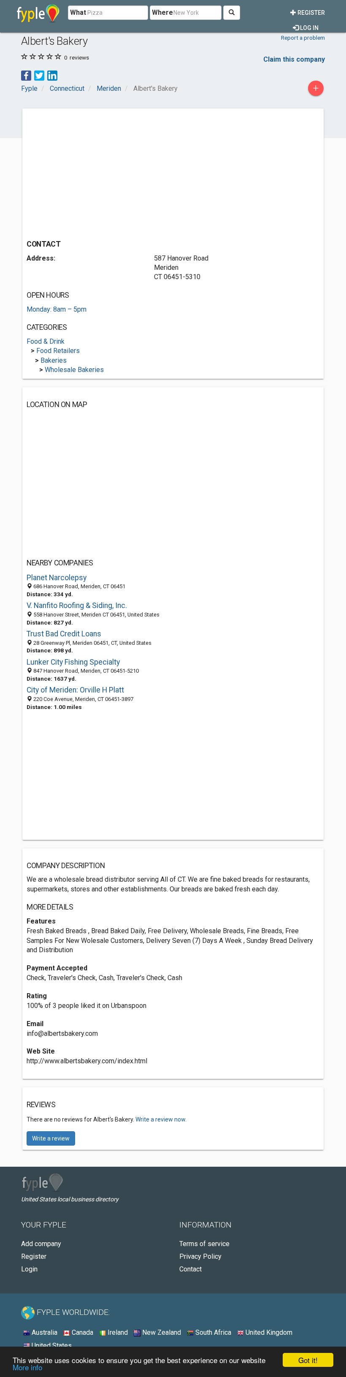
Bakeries (54, 360)
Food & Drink (46, 341)
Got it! (308, 1360)
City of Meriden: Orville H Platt (75, 690)
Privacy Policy (200, 1256)
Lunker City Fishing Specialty (73, 662)
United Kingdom (268, 1332)
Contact (190, 1269)
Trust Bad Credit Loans (64, 634)
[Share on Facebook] (26, 75)
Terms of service (204, 1244)
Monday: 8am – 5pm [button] (56, 309)
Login (29, 1269)
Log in (309, 27)
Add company (41, 1244)
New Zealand (161, 1332)
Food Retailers (58, 351)
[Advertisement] (97, 172)
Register (310, 12)
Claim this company (294, 59)
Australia (43, 1332)
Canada (81, 1332)
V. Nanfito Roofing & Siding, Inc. (77, 605)
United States (51, 1346)
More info (27, 1367)
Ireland (117, 1332)
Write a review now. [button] (161, 1119)
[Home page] (38, 12)
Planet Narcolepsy (56, 577)
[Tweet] (39, 75)
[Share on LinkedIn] (52, 75)
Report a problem (303, 37)
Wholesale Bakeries (74, 370)
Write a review (51, 1138)
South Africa (212, 1332)
